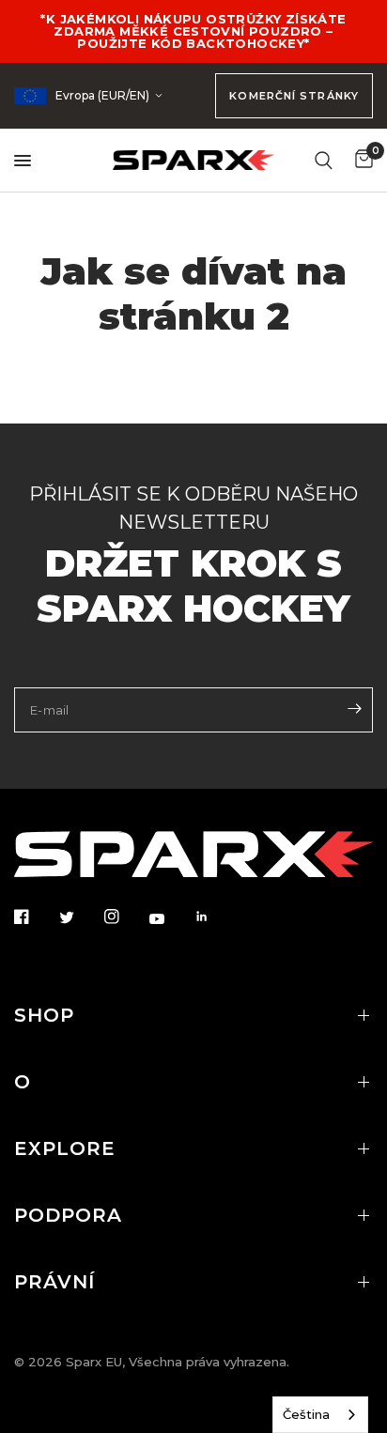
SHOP (44, 1015)
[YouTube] (170, 918)
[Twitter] (80, 917)
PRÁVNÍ (54, 1282)
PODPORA (68, 1215)
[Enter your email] (354, 708)
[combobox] (320, 1414)
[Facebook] (34, 916)
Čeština (306, 1414)
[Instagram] (125, 916)
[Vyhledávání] (323, 160)
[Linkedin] (215, 916)
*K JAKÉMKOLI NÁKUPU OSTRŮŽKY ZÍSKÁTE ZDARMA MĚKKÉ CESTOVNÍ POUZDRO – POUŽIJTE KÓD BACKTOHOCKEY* (193, 31)
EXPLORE (65, 1148)
